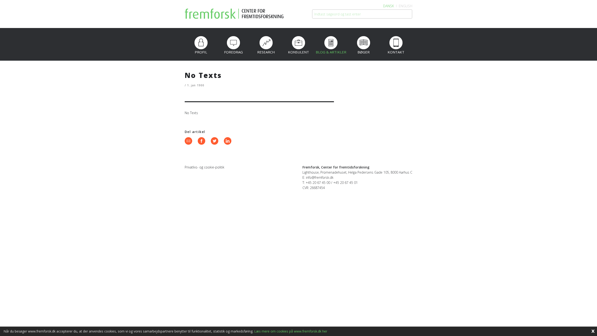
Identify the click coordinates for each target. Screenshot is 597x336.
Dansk (388, 6)
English (405, 6)
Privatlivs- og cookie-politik (204, 167)
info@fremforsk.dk (319, 177)
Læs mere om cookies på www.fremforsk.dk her (290, 331)
